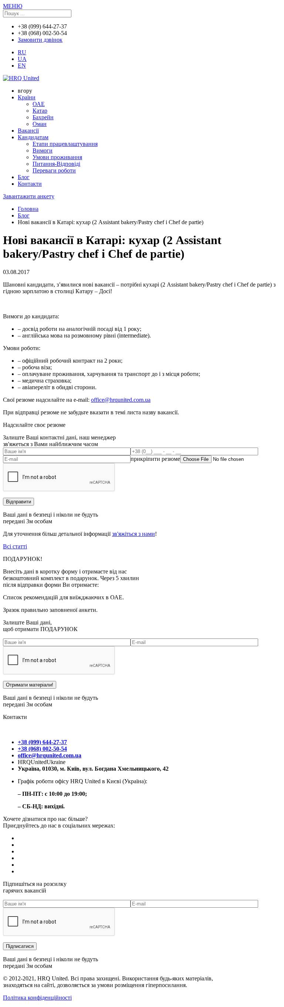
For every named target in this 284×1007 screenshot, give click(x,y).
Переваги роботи (54, 170)
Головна (28, 209)
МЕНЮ (12, 6)
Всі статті (15, 546)
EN (22, 65)
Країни (27, 97)
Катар (40, 110)
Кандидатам (33, 137)
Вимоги (43, 150)
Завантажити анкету (28, 196)
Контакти (30, 184)
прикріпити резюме (155, 459)
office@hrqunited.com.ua (121, 400)
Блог (24, 177)
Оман (40, 124)
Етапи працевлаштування (65, 144)
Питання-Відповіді (56, 164)
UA (22, 59)
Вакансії (28, 130)
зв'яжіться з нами (133, 534)
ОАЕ (39, 104)
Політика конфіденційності (37, 997)
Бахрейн (43, 117)
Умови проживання (57, 157)
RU (22, 52)
